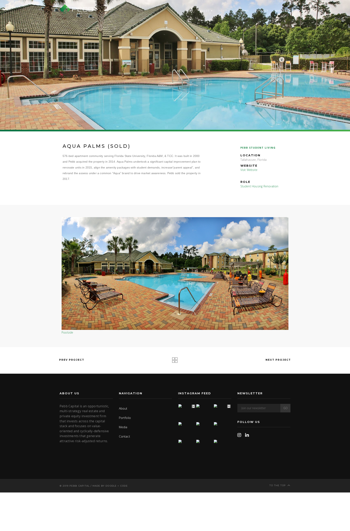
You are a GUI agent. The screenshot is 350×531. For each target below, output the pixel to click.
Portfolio (125, 418)
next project (279, 359)
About (123, 408)
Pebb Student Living (258, 147)
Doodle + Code (117, 485)
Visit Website (249, 170)
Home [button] (189, 10)
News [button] (245, 10)
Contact (261, 10)
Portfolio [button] (227, 10)
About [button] (205, 10)
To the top (277, 485)
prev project (71, 359)
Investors (282, 10)
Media (123, 427)
